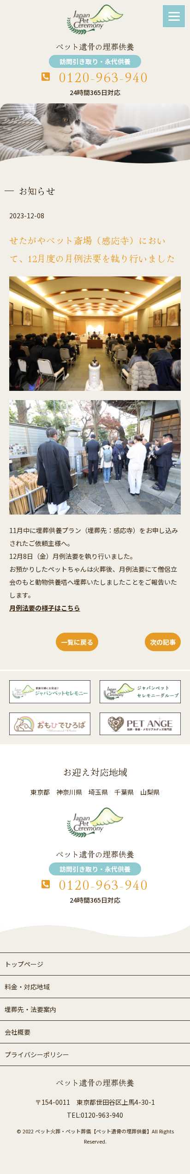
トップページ (24, 964)
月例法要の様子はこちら (44, 607)
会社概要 (17, 1031)
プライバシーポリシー (37, 1054)
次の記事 (163, 642)
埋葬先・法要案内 (30, 1009)
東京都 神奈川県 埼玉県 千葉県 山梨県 (95, 792)
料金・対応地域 (27, 986)
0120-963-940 (103, 77)
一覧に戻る (77, 642)
